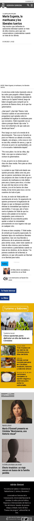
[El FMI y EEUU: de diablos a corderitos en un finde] (17, 272)
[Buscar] (28, 5)
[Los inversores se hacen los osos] (17, 279)
